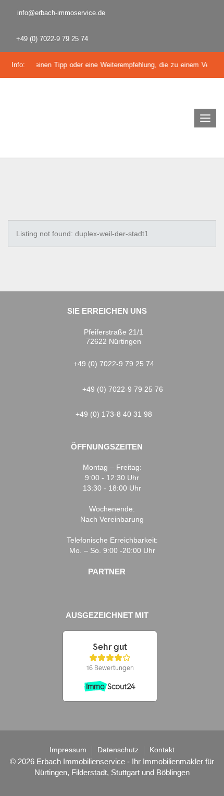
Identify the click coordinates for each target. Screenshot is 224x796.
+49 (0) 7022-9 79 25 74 (51, 39)
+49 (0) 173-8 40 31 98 (114, 414)
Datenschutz (118, 749)
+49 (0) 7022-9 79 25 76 (122, 389)
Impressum (67, 749)
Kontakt (162, 749)
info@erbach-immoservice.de (60, 13)
